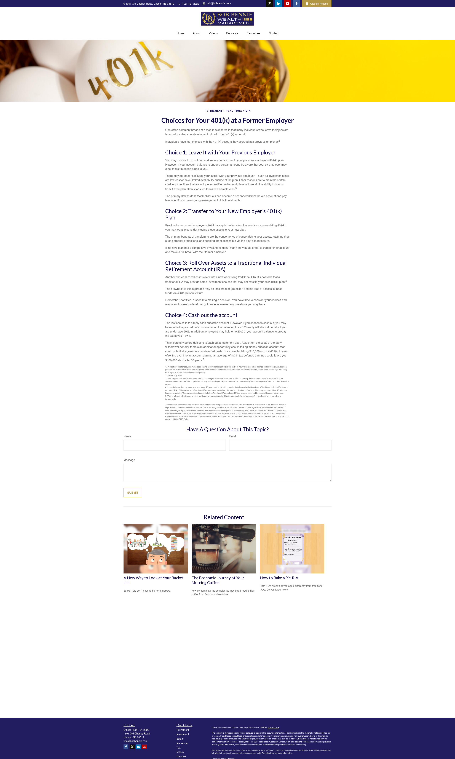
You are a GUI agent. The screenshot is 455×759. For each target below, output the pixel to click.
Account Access (319, 3)
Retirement (182, 729)
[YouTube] (287, 3)
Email (233, 436)
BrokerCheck (273, 727)
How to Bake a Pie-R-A (279, 577)
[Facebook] (296, 3)
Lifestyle (181, 756)
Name (127, 436)
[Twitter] (269, 3)
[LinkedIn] (278, 3)
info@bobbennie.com (219, 3)
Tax (178, 747)
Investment (182, 734)
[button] (180, 33)
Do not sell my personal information (277, 753)
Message (129, 460)
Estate (180, 738)
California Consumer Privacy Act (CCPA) (301, 750)
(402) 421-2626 (190, 3)
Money (180, 752)
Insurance (182, 743)
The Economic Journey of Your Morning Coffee (218, 580)
